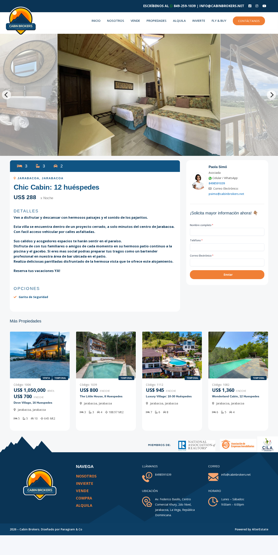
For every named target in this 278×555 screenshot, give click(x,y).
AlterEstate (260, 529)
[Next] (271, 94)
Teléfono (196, 240)
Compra (84, 498)
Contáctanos (249, 21)
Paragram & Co (71, 529)
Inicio (96, 21)
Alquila (179, 21)
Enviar (228, 274)
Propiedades (156, 21)
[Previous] (6, 94)
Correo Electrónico (201, 255)
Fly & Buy (219, 21)
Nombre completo (201, 225)
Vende (135, 21)
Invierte (198, 21)
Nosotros (115, 21)
